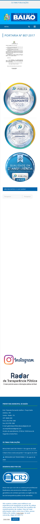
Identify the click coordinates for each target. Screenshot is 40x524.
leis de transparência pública (12, 495)
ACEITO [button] (15, 519)
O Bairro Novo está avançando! (19, 5)
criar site (15, 488)
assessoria (17, 490)
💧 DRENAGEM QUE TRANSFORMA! (14, 457)
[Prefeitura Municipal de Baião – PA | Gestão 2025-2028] (20, 16)
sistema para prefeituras (29, 488)
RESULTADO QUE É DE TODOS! (12, 449)
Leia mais (20, 513)
